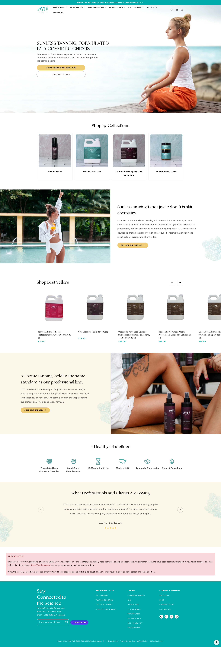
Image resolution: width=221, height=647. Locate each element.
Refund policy (142, 641)
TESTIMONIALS (134, 609)
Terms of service (127, 641)
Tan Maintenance (104, 605)
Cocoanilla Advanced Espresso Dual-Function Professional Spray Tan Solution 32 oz (134, 335)
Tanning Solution (104, 600)
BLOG (161, 600)
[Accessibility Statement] (216, 642)
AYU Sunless (78, 641)
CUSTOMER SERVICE (136, 595)
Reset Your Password (41, 565)
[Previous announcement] (50, 2)
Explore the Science (131, 245)
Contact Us (165, 609)
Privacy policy (112, 641)
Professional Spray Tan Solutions (129, 173)
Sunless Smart (166, 605)
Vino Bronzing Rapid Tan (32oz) (93, 332)
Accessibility (134, 628)
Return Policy (134, 618)
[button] (60, 7)
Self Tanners (55, 171)
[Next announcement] (170, 2)
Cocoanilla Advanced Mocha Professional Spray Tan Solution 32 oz (175, 335)
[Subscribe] (66, 622)
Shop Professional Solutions (61, 68)
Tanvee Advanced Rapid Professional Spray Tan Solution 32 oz (54, 335)
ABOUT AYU (164, 595)
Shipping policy (157, 641)
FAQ (129, 600)
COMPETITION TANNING (106, 609)
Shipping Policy (135, 623)
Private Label (134, 614)
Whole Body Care (166, 171)
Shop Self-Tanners (61, 74)
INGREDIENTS (133, 605)
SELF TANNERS (102, 595)
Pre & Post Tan (92, 171)
